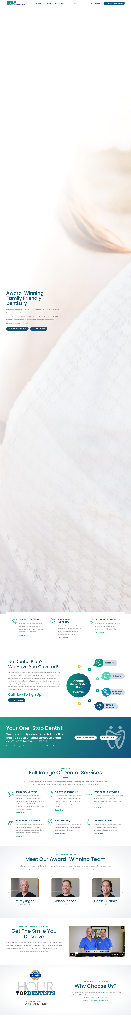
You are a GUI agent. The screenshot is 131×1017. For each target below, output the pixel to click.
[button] (9, 892)
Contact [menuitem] (77, 3)
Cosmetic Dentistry (64, 620)
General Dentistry (29, 619)
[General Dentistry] (14, 621)
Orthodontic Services (107, 619)
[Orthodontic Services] (90, 621)
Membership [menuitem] (59, 3)
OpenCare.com (102, 998)
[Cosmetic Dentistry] (53, 621)
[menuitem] (32, 3)
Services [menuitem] (39, 3)
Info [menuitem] (68, 3)
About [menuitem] (49, 3)
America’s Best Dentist (96, 1000)
